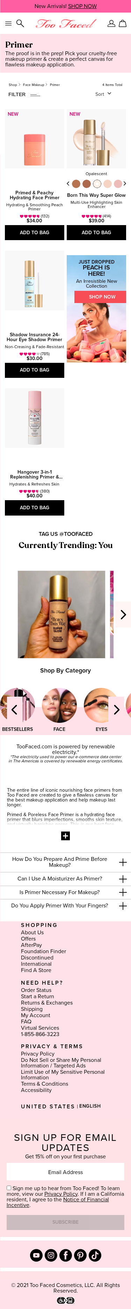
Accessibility (36, 1090)
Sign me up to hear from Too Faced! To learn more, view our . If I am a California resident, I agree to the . (65, 1197)
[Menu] (8, 23)
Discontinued (37, 958)
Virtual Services (40, 1028)
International (36, 964)
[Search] (20, 23)
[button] (65, 862)
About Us (32, 932)
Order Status (36, 990)
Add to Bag (34, 232)
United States (48, 1106)
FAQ (26, 1021)
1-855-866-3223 (40, 1034)
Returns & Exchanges (47, 1003)
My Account (35, 1015)
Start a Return (37, 996)
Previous (68, 183)
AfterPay (31, 945)
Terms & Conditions (44, 1084)
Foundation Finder (43, 951)
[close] (123, 862)
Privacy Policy (37, 1054)
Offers (28, 939)
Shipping (32, 1009)
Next (124, 183)
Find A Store (36, 970)
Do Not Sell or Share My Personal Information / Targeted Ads (61, 1063)
